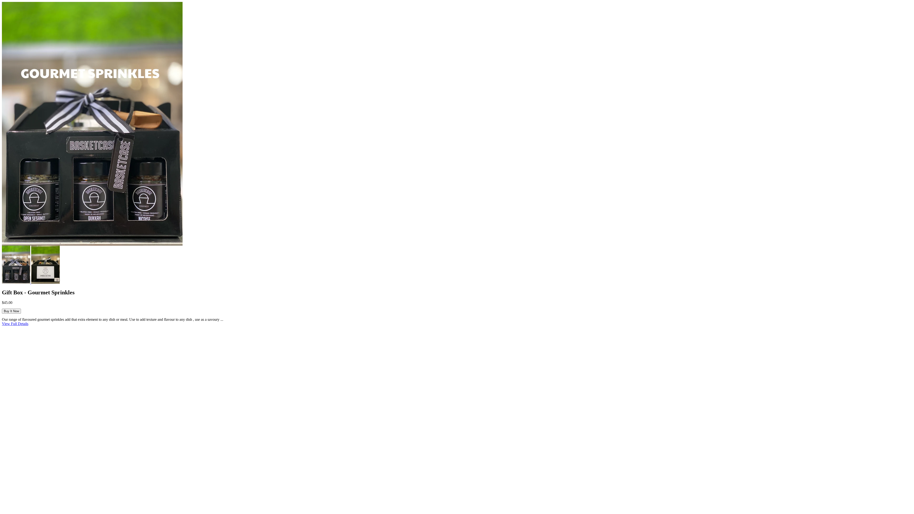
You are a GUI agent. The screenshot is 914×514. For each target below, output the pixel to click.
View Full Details (15, 324)
